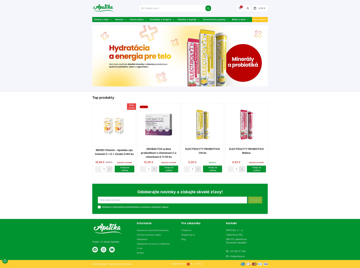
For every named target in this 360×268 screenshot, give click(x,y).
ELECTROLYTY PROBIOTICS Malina (246, 150)
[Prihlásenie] (247, 8)
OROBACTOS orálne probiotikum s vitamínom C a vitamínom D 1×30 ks (158, 152)
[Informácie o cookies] (5, 261)
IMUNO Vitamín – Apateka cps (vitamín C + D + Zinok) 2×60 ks (114, 152)
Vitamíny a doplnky (187, 19)
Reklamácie (142, 239)
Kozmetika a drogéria (160, 19)
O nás (139, 248)
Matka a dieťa (239, 19)
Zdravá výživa (137, 19)
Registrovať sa (188, 235)
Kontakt (140, 253)
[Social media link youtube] (112, 249)
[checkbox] (99, 207)
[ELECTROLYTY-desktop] (180, 55)
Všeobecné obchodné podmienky (153, 230)
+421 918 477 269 (237, 251)
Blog (183, 239)
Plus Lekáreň (259, 19)
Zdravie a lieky (101, 19)
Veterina (119, 19)
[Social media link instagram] (103, 249)
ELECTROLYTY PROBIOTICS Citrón (202, 150)
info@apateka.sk (237, 256)
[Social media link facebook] (95, 249)
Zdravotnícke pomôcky (214, 19)
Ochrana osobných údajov (149, 235)
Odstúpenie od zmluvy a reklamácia (153, 244)
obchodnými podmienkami (126, 207)
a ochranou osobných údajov (154, 207)
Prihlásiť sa (186, 230)
